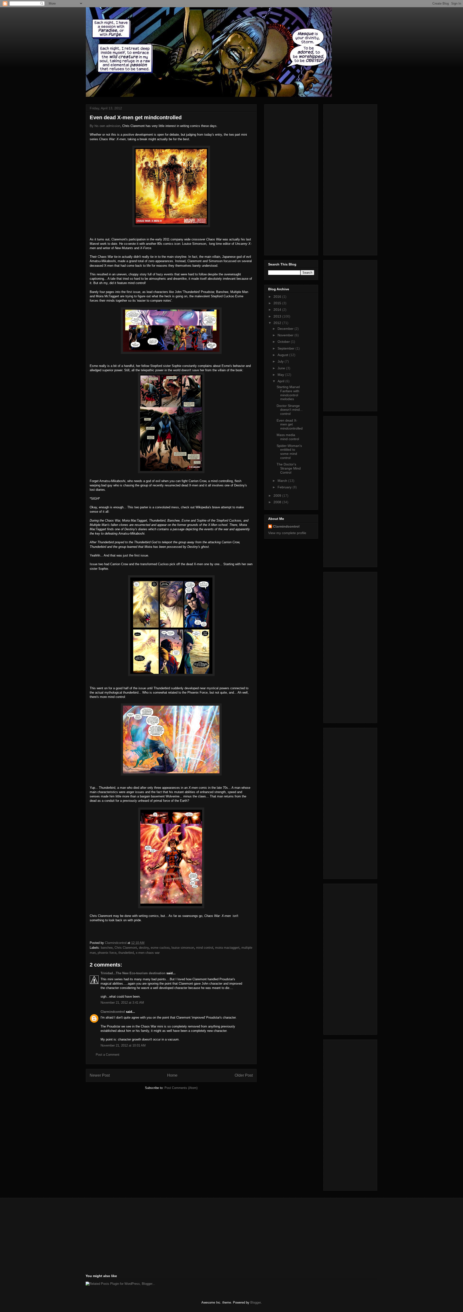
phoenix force (107, 952)
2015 (277, 303)
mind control (204, 947)
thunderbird (126, 952)
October (284, 342)
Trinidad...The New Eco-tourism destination (133, 973)
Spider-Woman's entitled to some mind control (289, 452)
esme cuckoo (160, 947)
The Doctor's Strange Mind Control (289, 468)
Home (172, 1075)
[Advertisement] (287, 178)
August (283, 355)
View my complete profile (287, 533)
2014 (277, 309)
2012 (277, 323)
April (281, 381)
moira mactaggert (227, 947)
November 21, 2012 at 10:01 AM (123, 1045)
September (286, 348)
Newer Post (100, 1075)
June (282, 368)
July (281, 361)
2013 (277, 316)
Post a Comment (107, 1054)
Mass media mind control (288, 437)
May (281, 375)
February (285, 487)
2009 (277, 495)
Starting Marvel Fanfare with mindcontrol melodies (288, 393)
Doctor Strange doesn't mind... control (290, 410)
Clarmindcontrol (113, 1012)
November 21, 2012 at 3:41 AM (122, 1002)
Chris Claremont (126, 947)
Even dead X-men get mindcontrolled (290, 424)
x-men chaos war (148, 952)
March (283, 481)
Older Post (244, 1075)
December (286, 329)
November (286, 335)
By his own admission (105, 126)
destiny (144, 947)
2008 (277, 502)
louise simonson (182, 947)
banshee (107, 947)
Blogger (255, 1302)
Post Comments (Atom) (180, 1088)
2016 (277, 296)
